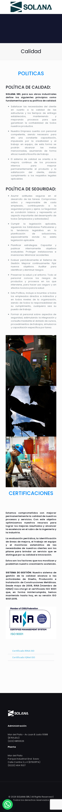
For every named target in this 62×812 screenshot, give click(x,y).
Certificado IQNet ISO (23, 657)
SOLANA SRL (23, 796)
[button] (31, 651)
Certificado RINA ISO (23, 651)
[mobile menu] (57, 7)
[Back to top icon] (31, 789)
